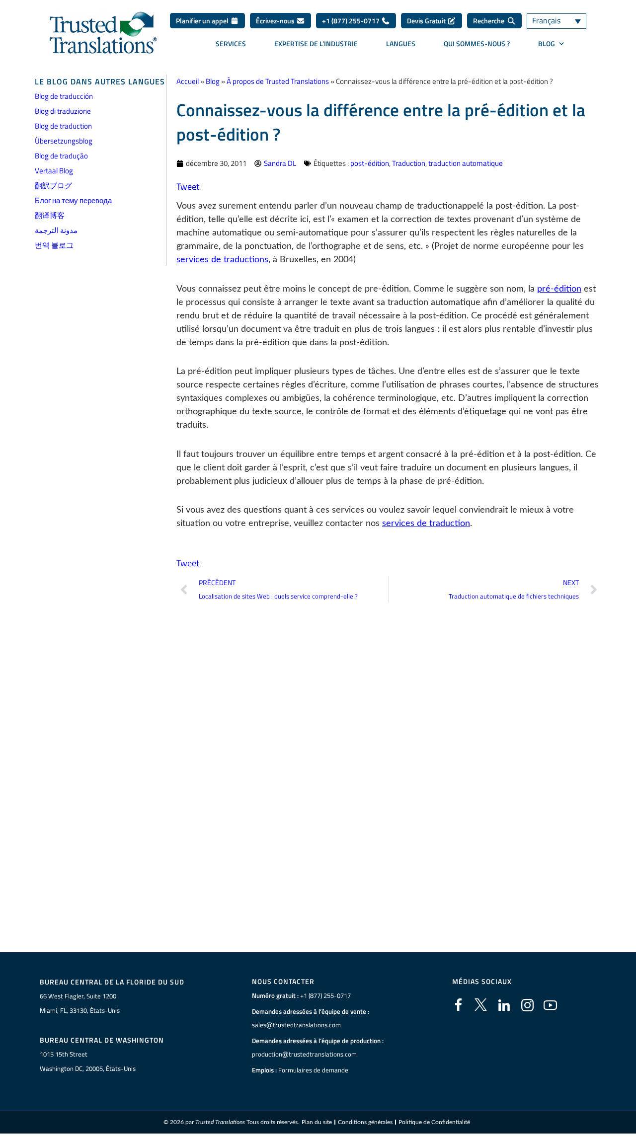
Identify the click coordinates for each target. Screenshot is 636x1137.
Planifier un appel (203, 20)
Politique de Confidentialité (434, 1122)
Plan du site (317, 1122)
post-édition (369, 163)
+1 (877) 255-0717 (351, 20)
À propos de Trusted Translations (278, 81)
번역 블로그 (54, 245)
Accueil (187, 81)
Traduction (408, 163)
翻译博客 (50, 215)
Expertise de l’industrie (316, 43)
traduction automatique (465, 163)
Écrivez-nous (276, 20)
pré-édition (559, 289)
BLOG (546, 43)
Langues (400, 43)
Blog (213, 81)
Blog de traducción (64, 96)
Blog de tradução (61, 155)
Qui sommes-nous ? (477, 43)
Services (231, 43)
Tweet (187, 186)
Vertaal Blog (54, 170)
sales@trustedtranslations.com (296, 1025)
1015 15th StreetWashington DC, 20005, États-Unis (88, 1061)
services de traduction (426, 523)
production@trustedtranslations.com (304, 1054)
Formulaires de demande (313, 1070)
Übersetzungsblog (63, 141)
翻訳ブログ (53, 185)
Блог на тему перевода (73, 200)
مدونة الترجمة (56, 230)
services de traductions (222, 259)
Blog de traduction (63, 126)
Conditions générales (365, 1122)
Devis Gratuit (427, 20)
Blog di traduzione (63, 111)
